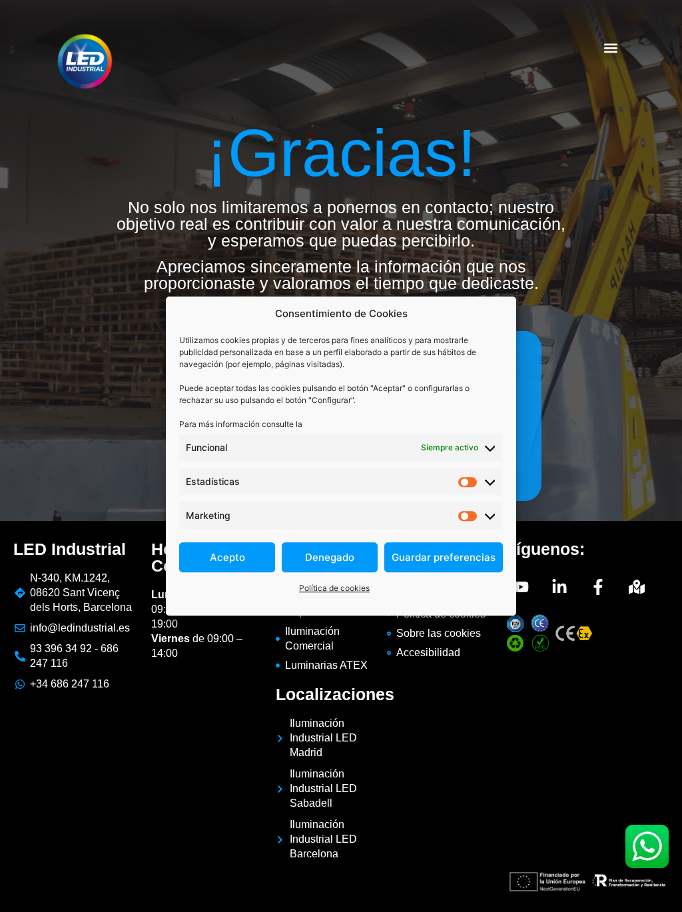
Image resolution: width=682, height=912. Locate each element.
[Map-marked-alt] (637, 587)
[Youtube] (521, 587)
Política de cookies (334, 588)
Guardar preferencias (444, 557)
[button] (611, 48)
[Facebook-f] (598, 587)
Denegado (329, 557)
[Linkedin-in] (559, 587)
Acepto (227, 557)
